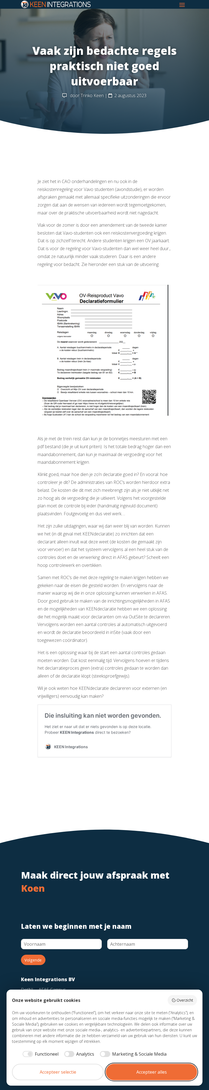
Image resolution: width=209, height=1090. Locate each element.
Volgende (33, 960)
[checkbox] (40, 1054)
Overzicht (185, 1000)
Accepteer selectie (58, 1072)
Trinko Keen (92, 95)
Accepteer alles (151, 1072)
